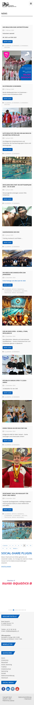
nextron (12, 700)
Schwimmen (16, 46)
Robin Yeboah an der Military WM (15, 428)
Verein (14, 292)
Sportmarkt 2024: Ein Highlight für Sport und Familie (15, 494)
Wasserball (20, 292)
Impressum (4, 678)
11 (3, 548)
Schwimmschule (6, 669)
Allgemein (7, 46)
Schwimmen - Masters (20, 291)
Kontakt (3, 673)
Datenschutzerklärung (7, 675)
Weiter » (15, 548)
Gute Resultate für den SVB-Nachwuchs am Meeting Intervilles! (17, 134)
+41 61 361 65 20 (11, 629)
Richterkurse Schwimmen (12, 86)
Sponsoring (4, 671)
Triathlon (7, 292)
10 (30, 545)
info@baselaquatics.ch (12, 631)
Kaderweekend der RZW (11, 232)
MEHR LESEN (7, 41)
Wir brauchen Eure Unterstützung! (15, 27)
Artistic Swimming (18, 289)
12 (6, 548)
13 (10, 548)
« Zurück (4, 545)
